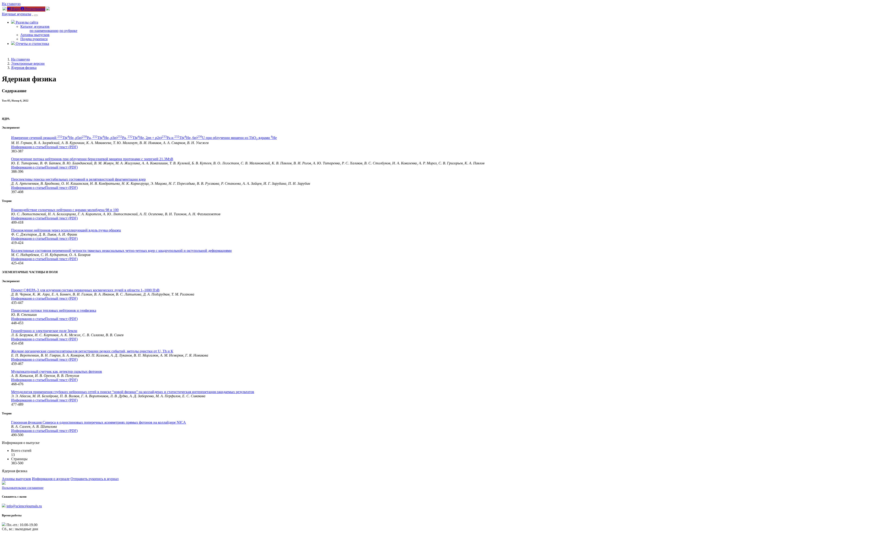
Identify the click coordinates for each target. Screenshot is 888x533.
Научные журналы (16, 14)
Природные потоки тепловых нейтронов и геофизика (53, 310)
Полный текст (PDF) (61, 147)
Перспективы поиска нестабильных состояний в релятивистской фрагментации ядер (78, 179)
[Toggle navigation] (36, 15)
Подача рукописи (34, 39)
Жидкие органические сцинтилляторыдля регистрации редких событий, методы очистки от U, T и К (92, 351)
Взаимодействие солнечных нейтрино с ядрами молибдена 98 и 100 (65, 210)
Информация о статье (28, 147)
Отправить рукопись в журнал (95, 479)
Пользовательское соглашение (22, 488)
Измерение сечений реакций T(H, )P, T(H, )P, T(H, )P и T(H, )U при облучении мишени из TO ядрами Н (144, 138)
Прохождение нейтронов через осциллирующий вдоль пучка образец (66, 230)
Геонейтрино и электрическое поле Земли (44, 331)
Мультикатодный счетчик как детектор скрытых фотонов (56, 371)
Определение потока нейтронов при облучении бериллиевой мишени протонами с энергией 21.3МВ (92, 159)
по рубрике (68, 31)
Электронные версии (28, 63)
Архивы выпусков (34, 35)
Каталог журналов (34, 26)
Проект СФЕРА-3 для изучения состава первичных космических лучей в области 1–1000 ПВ (85, 290)
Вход (15, 9)
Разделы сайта (26, 22)
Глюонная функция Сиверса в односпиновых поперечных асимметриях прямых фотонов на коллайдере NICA (98, 422)
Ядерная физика (24, 68)
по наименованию (44, 31)
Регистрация (34, 9)
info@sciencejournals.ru (24, 506)
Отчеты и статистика (32, 44)
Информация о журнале (51, 479)
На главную (11, 4)
